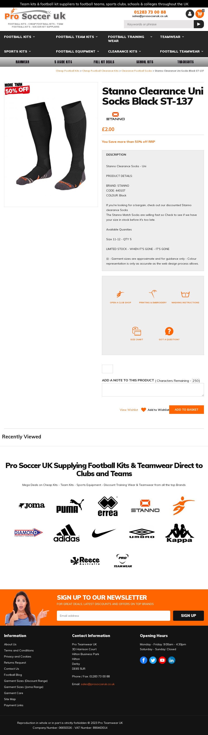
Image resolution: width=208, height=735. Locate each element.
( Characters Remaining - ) (151, 380)
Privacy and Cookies (17, 656)
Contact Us (11, 668)
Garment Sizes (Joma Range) (23, 687)
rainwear (22, 61)
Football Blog (13, 675)
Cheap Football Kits (67, 70)
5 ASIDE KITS (63, 61)
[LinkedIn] (171, 660)
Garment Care (13, 693)
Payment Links (13, 705)
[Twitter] (153, 660)
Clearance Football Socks (136, 70)
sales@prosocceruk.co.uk (150, 16)
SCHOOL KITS (144, 61)
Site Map (10, 699)
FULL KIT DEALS (104, 61)
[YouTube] (162, 660)
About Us (10, 644)
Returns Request (15, 662)
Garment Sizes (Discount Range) (26, 681)
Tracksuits (185, 61)
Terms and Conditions (19, 650)
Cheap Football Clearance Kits (100, 70)
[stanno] (115, 116)
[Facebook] (143, 660)
